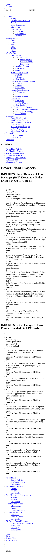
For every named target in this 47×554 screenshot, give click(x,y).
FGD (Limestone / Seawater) (26, 109)
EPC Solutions (21, 57)
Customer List (16, 29)
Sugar (13, 47)
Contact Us (10, 133)
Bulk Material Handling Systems (23, 81)
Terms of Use (11, 538)
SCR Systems (20, 114)
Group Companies (18, 25)
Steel (12, 44)
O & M (18, 70)
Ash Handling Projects (19, 120)
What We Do (11, 53)
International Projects (19, 131)
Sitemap (9, 536)
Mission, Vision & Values (20, 21)
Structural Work (21, 103)
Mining (13, 51)
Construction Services (14, 512)
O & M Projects (17, 129)
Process (13, 49)
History (13, 18)
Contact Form (16, 137)
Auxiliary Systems (22, 66)
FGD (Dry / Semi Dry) (24, 112)
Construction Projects (19, 124)
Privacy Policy (11, 540)
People (13, 23)
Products (18, 94)
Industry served (11, 38)
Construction (15, 99)
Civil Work (19, 101)
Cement (14, 42)
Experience (10, 116)
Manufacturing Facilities (20, 90)
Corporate (9, 16)
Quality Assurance (22, 96)
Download (10, 140)
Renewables (25, 64)
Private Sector (20, 34)
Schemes (18, 77)
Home (8, 4)
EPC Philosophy (26, 62)
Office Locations (17, 135)
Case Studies (20, 68)
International (20, 36)
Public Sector (20, 31)
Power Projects (26, 60)
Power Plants (16, 55)
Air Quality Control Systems (21, 107)
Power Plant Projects (18, 118)
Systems (18, 75)
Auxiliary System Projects (20, 127)
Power (13, 40)
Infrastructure (16, 27)
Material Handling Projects (21, 122)
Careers (9, 6)
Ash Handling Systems (19, 73)
